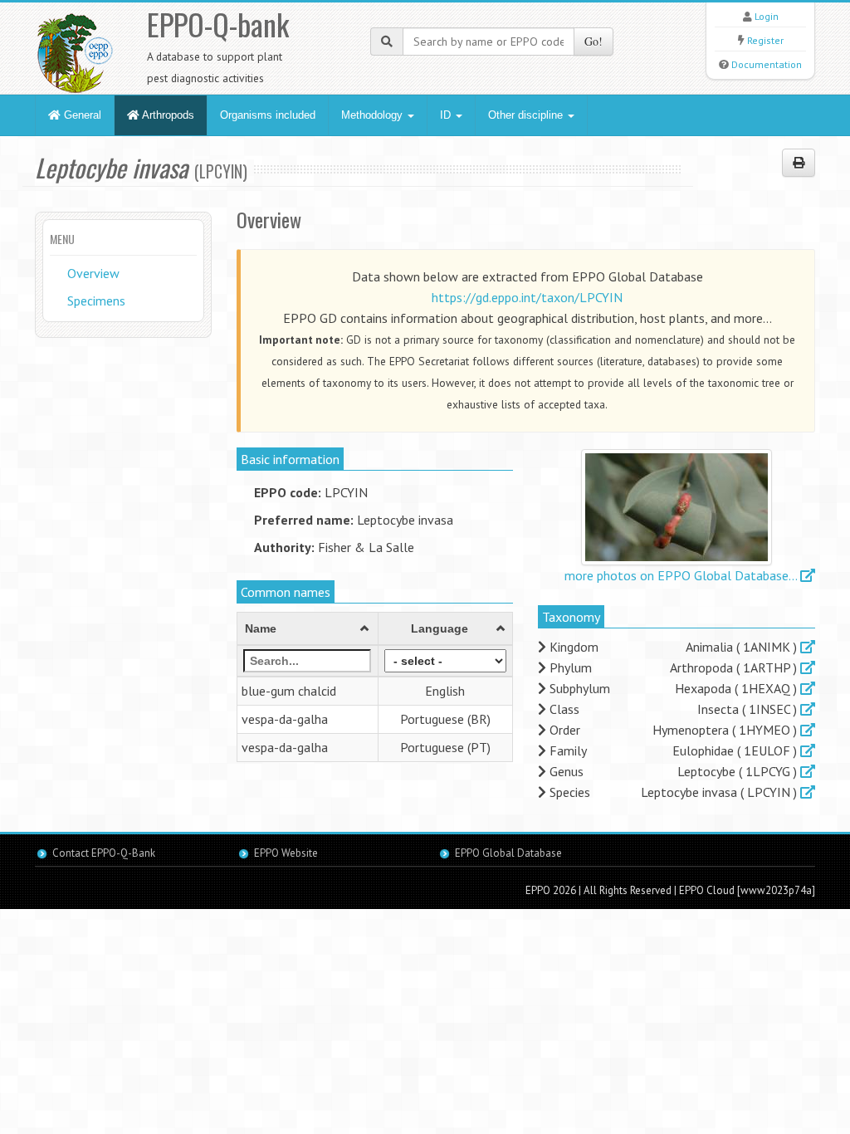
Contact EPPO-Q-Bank (103, 853)
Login (767, 16)
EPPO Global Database (508, 853)
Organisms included (267, 115)
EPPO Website (286, 853)
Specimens (96, 300)
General (81, 115)
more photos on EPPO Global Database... (682, 575)
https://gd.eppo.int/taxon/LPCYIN (527, 297)
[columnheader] (307, 629)
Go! (593, 41)
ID (447, 115)
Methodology (373, 115)
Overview (93, 273)
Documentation (766, 64)
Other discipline (527, 115)
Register (765, 40)
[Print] (798, 163)
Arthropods (166, 115)
